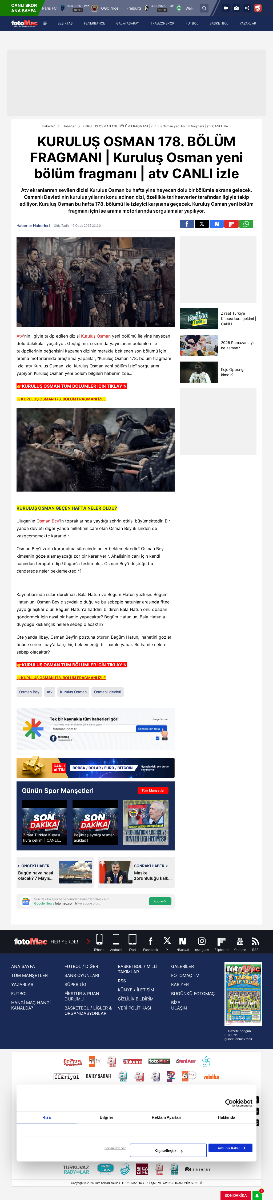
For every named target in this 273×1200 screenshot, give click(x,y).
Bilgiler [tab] (106, 1117)
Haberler (48, 126)
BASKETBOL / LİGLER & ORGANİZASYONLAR (88, 1010)
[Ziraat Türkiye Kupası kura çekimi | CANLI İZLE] (44, 822)
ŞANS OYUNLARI (82, 975)
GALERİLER (182, 966)
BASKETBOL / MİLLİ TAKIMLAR (137, 969)
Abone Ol (160, 901)
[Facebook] (187, 224)
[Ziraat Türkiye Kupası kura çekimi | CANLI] (199, 318)
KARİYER (180, 984)
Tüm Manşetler (153, 790)
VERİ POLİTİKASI (134, 1008)
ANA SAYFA (23, 966)
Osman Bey (48, 521)
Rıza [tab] (46, 1117)
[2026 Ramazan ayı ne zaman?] (199, 345)
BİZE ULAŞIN (179, 1005)
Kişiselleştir (165, 1150)
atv (50, 692)
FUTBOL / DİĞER (81, 966)
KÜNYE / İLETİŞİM (136, 989)
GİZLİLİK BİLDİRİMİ (136, 999)
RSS (122, 980)
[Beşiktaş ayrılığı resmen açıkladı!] (95, 822)
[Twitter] (202, 224)
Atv (20, 336)
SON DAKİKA (235, 1195)
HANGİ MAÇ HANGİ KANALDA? (31, 1005)
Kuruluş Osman (96, 336)
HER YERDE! (64, 941)
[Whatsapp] (246, 224)
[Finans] (96, 767)
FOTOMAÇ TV (185, 975)
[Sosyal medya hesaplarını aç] (247, 8)
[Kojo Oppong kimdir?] (199, 372)
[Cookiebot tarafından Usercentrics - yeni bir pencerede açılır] (229, 1103)
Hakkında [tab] (226, 1117)
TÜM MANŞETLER (29, 975)
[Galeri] (236, 8)
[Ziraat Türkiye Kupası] (258, 8)
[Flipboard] (231, 224)
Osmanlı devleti (107, 692)
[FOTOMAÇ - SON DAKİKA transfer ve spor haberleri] (24, 23)
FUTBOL (19, 993)
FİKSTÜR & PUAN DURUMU (82, 996)
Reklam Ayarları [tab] (166, 1117)
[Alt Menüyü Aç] (45, 23)
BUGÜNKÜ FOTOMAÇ (193, 993)
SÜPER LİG (75, 984)
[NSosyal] (217, 224)
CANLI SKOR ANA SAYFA (24, 8)
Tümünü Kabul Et (230, 1148)
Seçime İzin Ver (115, 1148)
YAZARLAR (22, 984)
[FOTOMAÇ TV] (226, 8)
